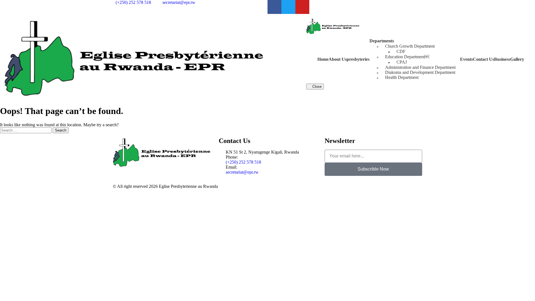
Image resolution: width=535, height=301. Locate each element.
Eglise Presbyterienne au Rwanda (188, 186)
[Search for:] (26, 130)
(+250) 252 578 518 (243, 162)
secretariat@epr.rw (242, 172)
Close (316, 86)
